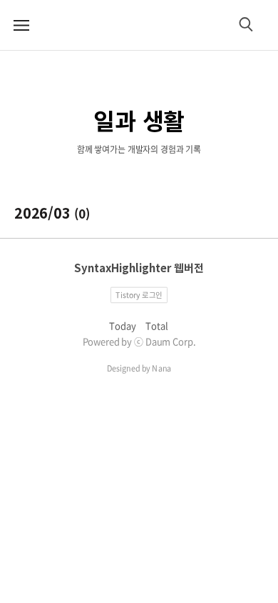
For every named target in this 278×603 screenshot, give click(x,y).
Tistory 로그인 (139, 294)
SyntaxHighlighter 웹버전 (139, 267)
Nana (161, 368)
